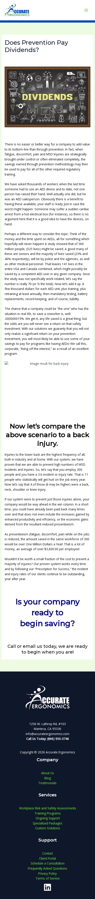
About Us (47, 773)
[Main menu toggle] (86, 10)
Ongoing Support (48, 818)
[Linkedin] (47, 887)
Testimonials (47, 783)
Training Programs (47, 813)
